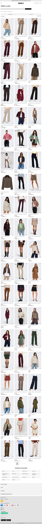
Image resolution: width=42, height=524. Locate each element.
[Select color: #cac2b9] (3, 105)
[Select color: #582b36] (31, 394)
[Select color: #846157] (28, 216)
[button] (7, 27)
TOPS (13, 471)
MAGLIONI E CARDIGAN (34, 474)
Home (1, 11)
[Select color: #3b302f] (3, 172)
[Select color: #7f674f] (29, 416)
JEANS (3, 471)
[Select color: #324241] (30, 194)
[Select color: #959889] (29, 216)
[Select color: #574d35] (28, 416)
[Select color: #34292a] (17, 127)
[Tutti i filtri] (31, 14)
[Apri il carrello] (40, 3)
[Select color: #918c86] (15, 172)
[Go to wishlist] (38, 3)
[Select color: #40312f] (1, 105)
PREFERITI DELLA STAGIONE (5, 474)
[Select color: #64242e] (14, 105)
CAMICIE (13, 479)
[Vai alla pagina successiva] (25, 463)
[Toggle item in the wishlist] (13, 19)
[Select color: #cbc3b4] (14, 83)
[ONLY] (21, 3)
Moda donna (5, 11)
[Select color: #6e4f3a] (4, 172)
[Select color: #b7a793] (31, 216)
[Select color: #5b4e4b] (2, 194)
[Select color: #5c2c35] (29, 127)
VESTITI (3, 479)
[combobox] (11, 14)
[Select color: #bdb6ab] (16, 127)
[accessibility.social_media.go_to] (1, 509)
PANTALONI (14, 473)
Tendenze (9, 11)
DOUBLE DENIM (24, 473)
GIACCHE (33, 471)
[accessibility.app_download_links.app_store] (8, 521)
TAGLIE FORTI (4, 477)
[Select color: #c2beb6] (15, 416)
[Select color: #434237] (2, 105)
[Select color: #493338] (31, 105)
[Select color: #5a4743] (30, 216)
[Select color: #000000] (28, 105)
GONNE (33, 477)
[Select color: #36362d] (30, 127)
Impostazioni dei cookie (21, 523)
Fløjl (11, 11)
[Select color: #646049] (14, 416)
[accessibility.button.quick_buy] (13, 34)
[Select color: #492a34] (15, 83)
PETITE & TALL (24, 471)
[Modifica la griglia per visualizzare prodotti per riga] (38, 16)
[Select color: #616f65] (30, 283)
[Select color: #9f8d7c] (1, 438)
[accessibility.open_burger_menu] (1, 3)
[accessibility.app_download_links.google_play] (3, 521)
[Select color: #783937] (29, 194)
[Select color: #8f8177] (1, 194)
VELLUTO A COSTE (15, 477)
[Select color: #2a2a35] (18, 83)
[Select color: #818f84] (15, 127)
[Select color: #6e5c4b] (17, 83)
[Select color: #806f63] (16, 83)
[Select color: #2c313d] (4, 105)
